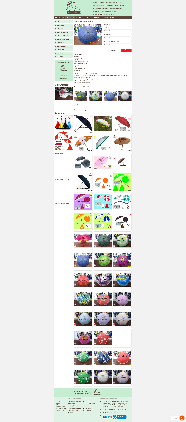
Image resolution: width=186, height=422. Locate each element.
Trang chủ (56, 17)
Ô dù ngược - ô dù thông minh (63, 21)
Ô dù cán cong (83, 21)
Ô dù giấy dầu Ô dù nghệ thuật (63, 39)
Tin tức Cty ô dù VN (87, 17)
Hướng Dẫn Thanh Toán (61, 408)
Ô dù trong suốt (60, 42)
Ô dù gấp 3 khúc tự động (62, 32)
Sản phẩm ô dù (69, 17)
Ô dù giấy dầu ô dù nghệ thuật (75, 408)
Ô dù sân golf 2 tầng (61, 46)
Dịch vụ (78, 17)
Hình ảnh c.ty (97, 17)
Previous (75, 34)
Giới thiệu (61, 17)
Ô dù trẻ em (87, 406)
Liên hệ (106, 17)
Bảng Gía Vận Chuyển (60, 410)
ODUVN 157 (57, 106)
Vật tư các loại (60, 56)
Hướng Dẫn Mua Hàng (60, 406)
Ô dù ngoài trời (60, 53)
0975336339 (111, 50)
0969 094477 (116, 412)
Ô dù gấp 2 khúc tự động (62, 35)
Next (100, 34)
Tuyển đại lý (113, 17)
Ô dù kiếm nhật (60, 49)
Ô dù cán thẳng (60, 25)
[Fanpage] (104, 416)
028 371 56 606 (110, 412)
